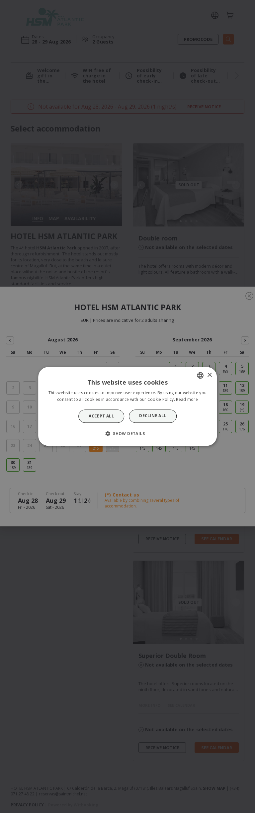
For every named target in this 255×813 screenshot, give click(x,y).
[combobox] (200, 375)
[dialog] (127, 406)
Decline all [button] (152, 415)
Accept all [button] (101, 416)
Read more (187, 400)
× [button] (209, 375)
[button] (127, 434)
